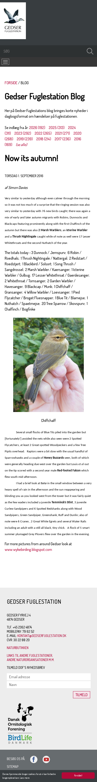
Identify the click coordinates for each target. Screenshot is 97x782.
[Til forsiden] (14, 37)
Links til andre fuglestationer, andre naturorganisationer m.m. (30, 657)
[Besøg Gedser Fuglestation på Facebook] (32, 759)
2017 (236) (63, 139)
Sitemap (12, 767)
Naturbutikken (17, 648)
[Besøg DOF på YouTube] (44, 759)
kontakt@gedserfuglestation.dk (41, 636)
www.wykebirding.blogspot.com (28, 549)
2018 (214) (43, 139)
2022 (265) (43, 133)
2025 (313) (57, 127)
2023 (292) (22, 133)
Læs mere (25, 777)
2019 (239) (25, 139)
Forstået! (78, 775)
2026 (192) (37, 127)
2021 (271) (62, 133)
